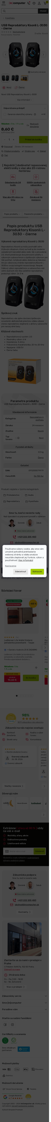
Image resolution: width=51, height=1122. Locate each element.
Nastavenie (10, 566)
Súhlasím (37, 572)
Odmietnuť (20, 572)
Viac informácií (25, 560)
